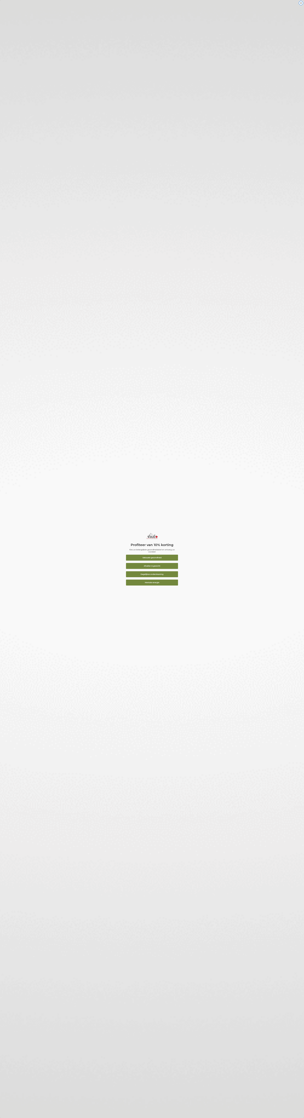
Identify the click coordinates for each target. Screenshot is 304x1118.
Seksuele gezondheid (152, 558)
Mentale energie (152, 582)
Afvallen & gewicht (152, 566)
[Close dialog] (301, 3)
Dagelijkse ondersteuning (152, 574)
